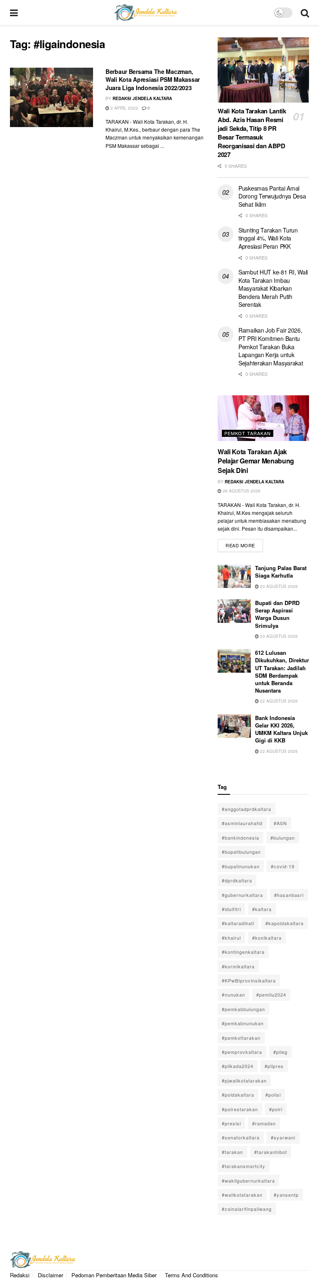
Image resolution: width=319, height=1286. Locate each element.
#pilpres (274, 1066)
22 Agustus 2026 (278, 701)
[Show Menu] (14, 12)
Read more (244, 544)
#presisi (231, 1123)
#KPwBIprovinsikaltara (249, 980)
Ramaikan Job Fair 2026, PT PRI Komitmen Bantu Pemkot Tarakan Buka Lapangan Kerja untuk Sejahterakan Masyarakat (270, 346)
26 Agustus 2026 (240, 491)
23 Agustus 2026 (278, 586)
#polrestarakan (240, 1109)
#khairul (231, 937)
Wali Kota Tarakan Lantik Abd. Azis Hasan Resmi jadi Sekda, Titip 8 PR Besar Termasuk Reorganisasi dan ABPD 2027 (252, 132)
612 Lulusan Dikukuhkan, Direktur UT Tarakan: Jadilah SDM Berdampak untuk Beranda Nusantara (282, 671)
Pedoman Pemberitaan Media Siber (114, 1275)
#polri (275, 1109)
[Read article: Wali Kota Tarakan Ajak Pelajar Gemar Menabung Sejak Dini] (263, 418)
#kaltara (262, 909)
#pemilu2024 (271, 994)
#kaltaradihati (238, 923)
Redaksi (19, 1275)
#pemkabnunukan (243, 1023)
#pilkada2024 (237, 1066)
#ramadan (264, 1123)
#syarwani (283, 1137)
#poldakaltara (238, 1094)
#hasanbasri (289, 895)
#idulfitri (231, 909)
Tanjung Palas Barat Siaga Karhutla (281, 571)
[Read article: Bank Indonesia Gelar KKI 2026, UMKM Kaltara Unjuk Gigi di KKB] (234, 726)
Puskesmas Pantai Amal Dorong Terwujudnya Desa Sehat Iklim (272, 196)
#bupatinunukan (241, 866)
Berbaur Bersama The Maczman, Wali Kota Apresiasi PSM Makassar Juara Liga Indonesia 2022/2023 (153, 79)
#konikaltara (267, 937)
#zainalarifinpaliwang (247, 1208)
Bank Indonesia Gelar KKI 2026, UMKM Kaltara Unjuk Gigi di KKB (281, 729)
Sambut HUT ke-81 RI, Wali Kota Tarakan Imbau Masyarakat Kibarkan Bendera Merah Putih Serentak (273, 288)
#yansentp (286, 1194)
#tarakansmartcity (243, 1166)
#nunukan (233, 994)
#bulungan (282, 837)
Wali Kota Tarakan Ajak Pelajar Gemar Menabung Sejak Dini (256, 461)
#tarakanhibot (270, 1152)
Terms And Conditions (191, 1275)
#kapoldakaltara (284, 923)
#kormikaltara (238, 966)
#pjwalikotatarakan (244, 1080)
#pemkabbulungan (243, 1009)
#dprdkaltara (237, 880)
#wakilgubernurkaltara (248, 1180)
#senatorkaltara (241, 1137)
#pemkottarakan (241, 1037)
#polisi (273, 1094)
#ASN (280, 823)
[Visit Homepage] (145, 12)
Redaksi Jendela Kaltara (142, 98)
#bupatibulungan (241, 851)
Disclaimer (50, 1275)
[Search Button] (305, 12)
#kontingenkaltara (243, 951)
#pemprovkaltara (242, 1051)
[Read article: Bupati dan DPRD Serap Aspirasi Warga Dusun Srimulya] (234, 611)
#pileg (280, 1051)
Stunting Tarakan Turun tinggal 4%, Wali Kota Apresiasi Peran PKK (268, 238)
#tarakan (232, 1152)
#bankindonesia (240, 837)
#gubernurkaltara (242, 895)
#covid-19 (282, 866)
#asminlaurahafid (242, 823)
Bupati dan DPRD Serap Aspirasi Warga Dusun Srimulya (277, 614)
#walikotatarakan (242, 1194)
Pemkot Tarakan (247, 433)
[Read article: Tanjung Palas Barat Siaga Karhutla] (234, 576)
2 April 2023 (123, 108)
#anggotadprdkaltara (246, 809)
